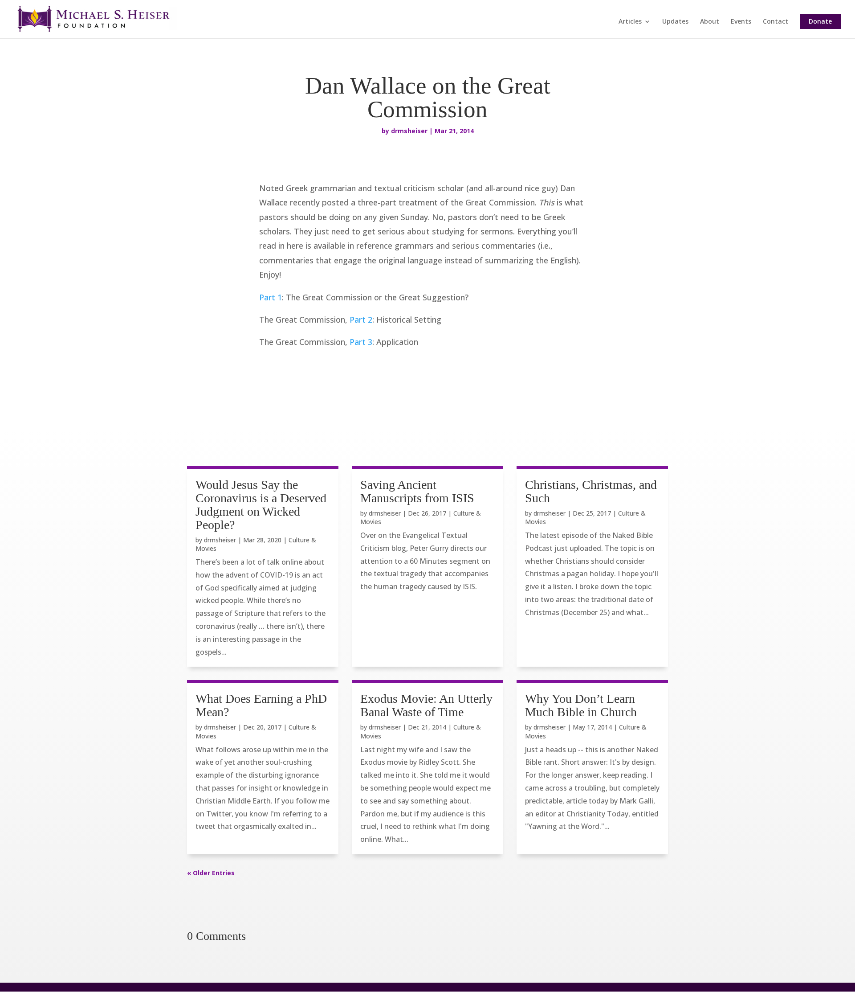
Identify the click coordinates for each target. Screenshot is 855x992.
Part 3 (361, 341)
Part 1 (270, 297)
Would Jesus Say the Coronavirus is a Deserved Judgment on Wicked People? (260, 505)
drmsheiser (409, 131)
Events (741, 21)
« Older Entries (211, 873)
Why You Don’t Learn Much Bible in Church (581, 705)
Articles (630, 21)
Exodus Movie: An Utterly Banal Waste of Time (426, 705)
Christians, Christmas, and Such (591, 491)
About (709, 21)
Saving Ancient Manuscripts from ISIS (417, 491)
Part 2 (361, 319)
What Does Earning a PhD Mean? (261, 705)
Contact (775, 21)
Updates (675, 21)
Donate (820, 21)
